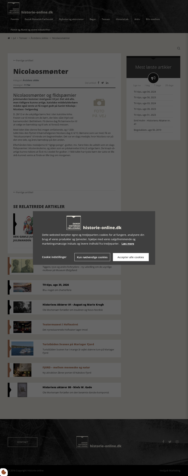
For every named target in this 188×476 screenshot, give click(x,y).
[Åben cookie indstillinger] (4, 472)
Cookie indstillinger (54, 257)
